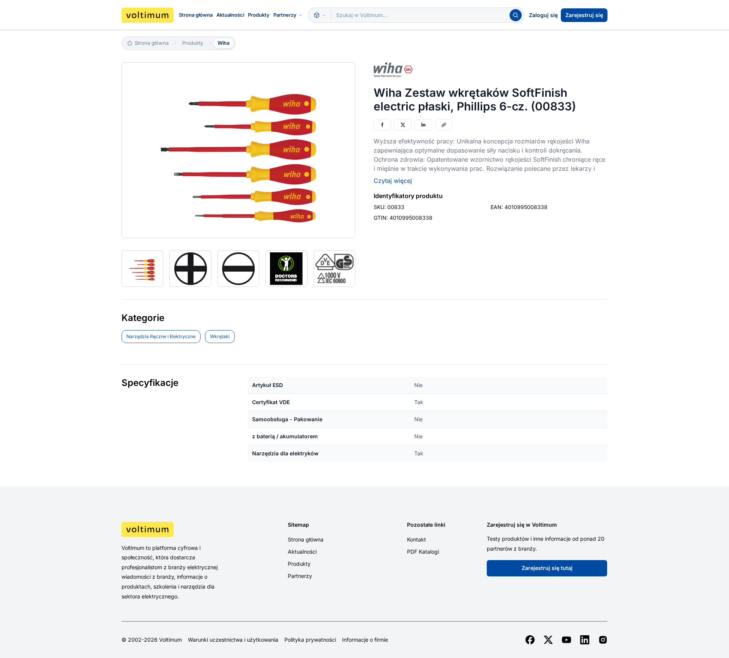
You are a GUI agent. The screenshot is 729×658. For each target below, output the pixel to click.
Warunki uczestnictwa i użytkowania (233, 640)
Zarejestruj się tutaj (547, 568)
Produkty (259, 15)
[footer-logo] (179, 529)
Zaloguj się (543, 15)
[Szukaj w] (320, 15)
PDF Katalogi (423, 551)
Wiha (223, 43)
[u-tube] (566, 639)
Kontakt (416, 539)
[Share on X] (403, 125)
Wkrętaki (220, 336)
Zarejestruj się (584, 15)
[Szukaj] (516, 15)
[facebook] (530, 639)
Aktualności (230, 15)
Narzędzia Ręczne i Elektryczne (161, 336)
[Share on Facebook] (382, 125)
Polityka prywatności (310, 640)
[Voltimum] (148, 15)
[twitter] (548, 639)
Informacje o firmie (365, 640)
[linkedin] (584, 639)
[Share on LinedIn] (423, 125)
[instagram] (603, 639)
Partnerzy (285, 15)
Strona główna (196, 15)
